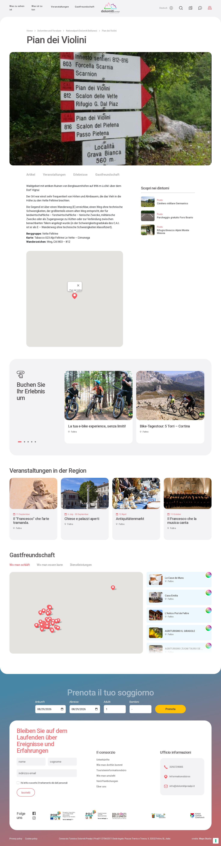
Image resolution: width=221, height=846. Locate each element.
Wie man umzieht (105, 775)
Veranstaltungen (60, 6)
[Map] (190, 8)
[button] (166, 8)
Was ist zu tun (37, 8)
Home (30, 31)
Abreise (74, 701)
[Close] (78, 285)
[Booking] (210, 8)
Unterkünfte (102, 759)
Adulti (107, 701)
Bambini (134, 701)
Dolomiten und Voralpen (49, 31)
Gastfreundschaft (84, 6)
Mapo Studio (205, 838)
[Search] (181, 8)
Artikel (30, 174)
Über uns (101, 786)
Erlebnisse (80, 174)
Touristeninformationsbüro (111, 770)
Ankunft (40, 701)
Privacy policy (15, 838)
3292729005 (176, 766)
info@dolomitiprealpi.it (182, 786)
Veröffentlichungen (107, 781)
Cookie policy (31, 838)
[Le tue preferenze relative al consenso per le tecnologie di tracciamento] (216, 841)
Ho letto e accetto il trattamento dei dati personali (44, 783)
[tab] (19, 564)
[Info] (200, 8)
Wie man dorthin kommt (109, 765)
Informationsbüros (179, 776)
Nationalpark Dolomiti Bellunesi (81, 31)
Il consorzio (105, 752)
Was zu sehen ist (16, 8)
